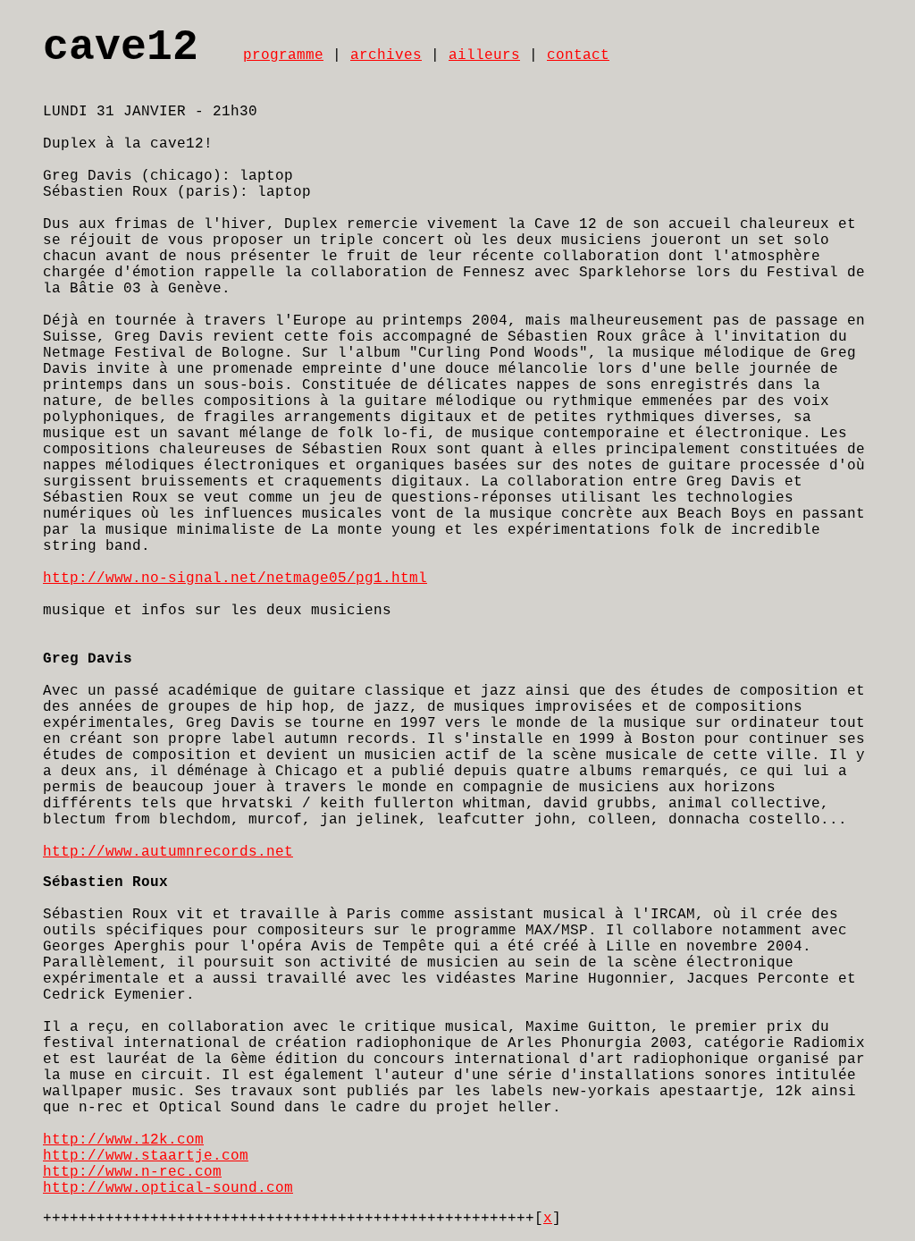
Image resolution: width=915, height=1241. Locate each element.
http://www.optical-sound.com (168, 1188)
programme (283, 55)
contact (578, 55)
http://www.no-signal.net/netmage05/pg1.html (235, 578)
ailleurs (484, 55)
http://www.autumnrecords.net (168, 852)
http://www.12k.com (123, 1140)
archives (386, 55)
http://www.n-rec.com (132, 1172)
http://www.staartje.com (145, 1156)
